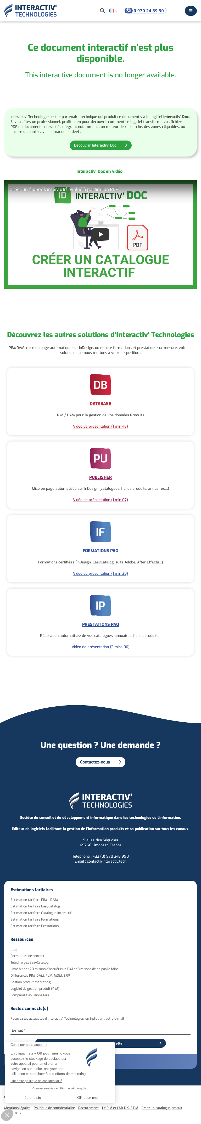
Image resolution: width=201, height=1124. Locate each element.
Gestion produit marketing (30, 982)
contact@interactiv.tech (106, 861)
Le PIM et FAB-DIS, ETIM (120, 1108)
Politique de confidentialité (54, 1108)
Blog (13, 949)
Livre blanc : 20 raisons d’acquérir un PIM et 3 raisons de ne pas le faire (64, 969)
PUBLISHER (100, 477)
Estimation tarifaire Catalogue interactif (40, 913)
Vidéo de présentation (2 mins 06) (101, 646)
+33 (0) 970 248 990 (111, 856)
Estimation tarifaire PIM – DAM (34, 899)
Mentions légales (17, 1108)
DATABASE (100, 403)
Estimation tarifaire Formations (34, 919)
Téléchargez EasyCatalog (29, 962)
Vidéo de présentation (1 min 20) (100, 573)
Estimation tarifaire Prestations (34, 926)
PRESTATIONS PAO (100, 624)
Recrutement (88, 1108)
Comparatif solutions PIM (29, 995)
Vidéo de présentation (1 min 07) (100, 499)
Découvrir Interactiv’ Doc (95, 145)
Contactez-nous (95, 762)
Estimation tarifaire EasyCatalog (35, 906)
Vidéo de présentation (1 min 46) (100, 426)
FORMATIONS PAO (100, 550)
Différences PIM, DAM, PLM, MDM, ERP (40, 975)
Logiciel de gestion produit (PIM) (34, 988)
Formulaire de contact (27, 956)
